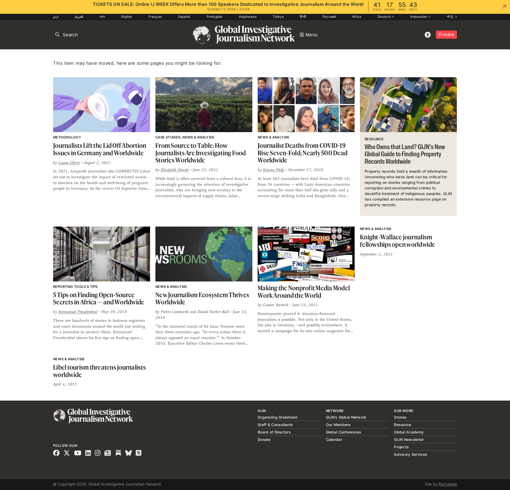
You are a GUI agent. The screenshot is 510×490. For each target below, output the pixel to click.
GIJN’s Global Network (346, 417)
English (126, 17)
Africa (357, 17)
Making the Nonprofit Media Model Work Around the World (304, 291)
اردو (55, 17)
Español (184, 17)
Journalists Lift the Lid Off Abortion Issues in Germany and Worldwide (99, 149)
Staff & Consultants (275, 424)
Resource (402, 424)
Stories (400, 417)
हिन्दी (303, 17)
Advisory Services (410, 454)
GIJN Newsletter (409, 439)
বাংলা (102, 17)
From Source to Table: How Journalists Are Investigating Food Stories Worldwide (200, 153)
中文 (450, 17)
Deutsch (385, 17)
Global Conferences (344, 432)
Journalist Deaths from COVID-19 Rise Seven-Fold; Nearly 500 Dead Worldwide (302, 153)
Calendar (334, 439)
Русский (329, 17)
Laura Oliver (69, 162)
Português (215, 17)
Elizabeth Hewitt (175, 169)
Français (155, 17)
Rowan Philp (273, 169)
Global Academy (409, 432)
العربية (79, 17)
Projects (401, 447)
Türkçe (278, 17)
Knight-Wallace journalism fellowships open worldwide (397, 240)
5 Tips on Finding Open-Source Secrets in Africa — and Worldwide (98, 298)
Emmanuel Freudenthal (77, 311)
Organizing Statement (278, 417)
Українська (248, 17)
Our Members (338, 424)
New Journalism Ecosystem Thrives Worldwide (202, 298)
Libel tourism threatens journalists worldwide (99, 371)
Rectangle (448, 484)
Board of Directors (274, 432)
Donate (446, 34)
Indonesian (419, 17)
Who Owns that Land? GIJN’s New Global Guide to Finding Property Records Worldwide (405, 154)
